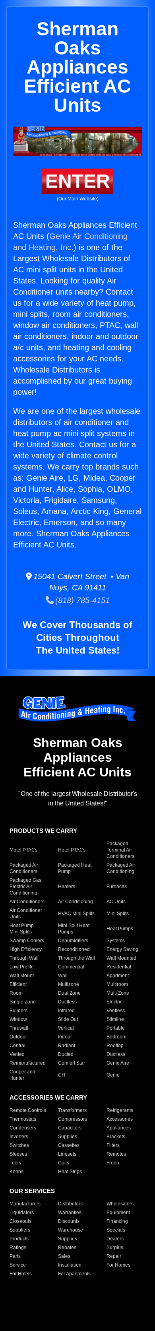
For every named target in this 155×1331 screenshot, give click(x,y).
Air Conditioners (27, 901)
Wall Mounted (121, 958)
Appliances (119, 1128)
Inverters (19, 1136)
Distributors (70, 1204)
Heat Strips (70, 1171)
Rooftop (115, 1045)
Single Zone (23, 1002)
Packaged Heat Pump (74, 868)
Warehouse (70, 1230)
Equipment (118, 1212)
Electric (114, 1002)
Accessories (120, 1119)
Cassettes (68, 1145)
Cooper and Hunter (22, 1075)
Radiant (66, 1045)
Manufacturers (25, 1204)
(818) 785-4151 (82, 600)
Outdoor (18, 1037)
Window (18, 1019)
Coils (63, 1163)
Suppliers (20, 1230)
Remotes (116, 1154)
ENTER (77, 181)
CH (61, 1075)
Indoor (65, 1037)
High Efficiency (26, 949)
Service (18, 1265)
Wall (63, 975)
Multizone (68, 984)
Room (16, 993)
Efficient (18, 984)
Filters (113, 1145)
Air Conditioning (75, 901)
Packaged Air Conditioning (121, 868)
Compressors (72, 1119)
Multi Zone (118, 993)
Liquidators (22, 1212)
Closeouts (20, 1221)
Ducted (66, 1054)
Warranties (69, 1212)
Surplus (115, 1247)
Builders (18, 1010)
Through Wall (24, 958)
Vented (17, 1054)
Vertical (66, 1028)
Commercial (71, 967)
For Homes (118, 1265)
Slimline (115, 1019)
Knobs (16, 1171)
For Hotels (21, 1274)
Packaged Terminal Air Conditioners (120, 850)
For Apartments (74, 1274)
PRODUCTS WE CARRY (43, 830)
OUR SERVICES (32, 1190)
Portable (116, 1028)
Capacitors (69, 1128)
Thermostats (23, 1119)
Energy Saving (122, 949)
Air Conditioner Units (26, 914)
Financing (117, 1221)
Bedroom (116, 1037)
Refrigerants (120, 1110)
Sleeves (18, 1154)
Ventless (116, 1010)
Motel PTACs (23, 850)
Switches (19, 1145)
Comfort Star (71, 1063)
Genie (113, 1075)
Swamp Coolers (27, 940)
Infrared (66, 1010)
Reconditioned (74, 949)
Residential (119, 967)
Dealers (115, 1239)
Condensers (23, 1128)
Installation (69, 1265)
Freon (113, 1163)
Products (19, 1239)
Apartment (118, 975)
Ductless (67, 1002)
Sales (64, 1256)
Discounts (68, 1221)
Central (17, 1045)
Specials (116, 1230)
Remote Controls (28, 1110)
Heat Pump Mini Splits (22, 929)
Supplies (67, 1136)
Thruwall (19, 1028)
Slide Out (68, 1019)
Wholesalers (120, 1204)
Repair (114, 1256)
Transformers (72, 1110)
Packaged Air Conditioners (24, 868)
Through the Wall (76, 958)
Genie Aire (118, 1063)
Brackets (116, 1136)
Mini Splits (118, 913)
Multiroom (117, 984)
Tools (15, 1163)
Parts (15, 1256)
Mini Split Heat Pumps (73, 929)
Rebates (67, 1247)
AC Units (116, 901)
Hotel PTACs (71, 850)
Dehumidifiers (73, 940)
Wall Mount (22, 975)
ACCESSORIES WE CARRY (48, 1097)
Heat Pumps (120, 928)
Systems (116, 940)
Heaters (66, 886)
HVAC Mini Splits (76, 913)
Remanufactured (28, 1063)
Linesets (67, 1154)
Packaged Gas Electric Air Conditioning (25, 886)
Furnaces (117, 886)
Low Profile (22, 967)
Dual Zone (69, 993)
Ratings (18, 1247)
